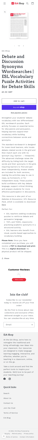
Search (6, 393)
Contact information (27, 437)
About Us (7, 398)
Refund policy (17, 433)
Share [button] (6, 258)
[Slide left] (14, 46)
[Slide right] (23, 46)
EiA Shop (18, 431)
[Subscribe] (31, 324)
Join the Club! (9, 408)
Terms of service (12, 437)
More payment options (19, 112)
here (4, 205)
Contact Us (8, 403)
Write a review (19, 279)
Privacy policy (28, 433)
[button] (4, 3)
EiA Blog (7, 418)
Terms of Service (11, 413)
